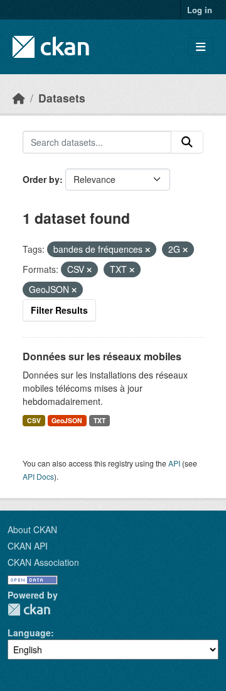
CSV (34, 420)
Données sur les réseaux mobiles (102, 356)
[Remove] (147, 250)
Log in (199, 10)
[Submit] (187, 142)
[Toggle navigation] (200, 47)
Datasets (61, 98)
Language (29, 632)
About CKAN (32, 529)
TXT (99, 420)
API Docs (38, 476)
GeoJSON (66, 420)
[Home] (19, 98)
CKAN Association (43, 562)
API (174, 463)
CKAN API (28, 545)
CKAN (29, 609)
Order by (41, 179)
